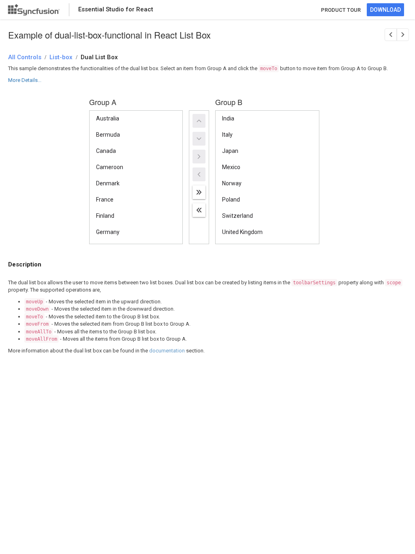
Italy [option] (227, 134)
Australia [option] (107, 118)
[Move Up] (199, 121)
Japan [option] (230, 151)
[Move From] (199, 174)
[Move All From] (199, 210)
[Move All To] (199, 192)
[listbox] (136, 177)
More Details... (24, 80)
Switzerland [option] (237, 216)
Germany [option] (108, 232)
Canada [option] (106, 151)
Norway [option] (232, 183)
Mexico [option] (231, 167)
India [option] (228, 118)
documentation (167, 351)
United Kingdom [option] (242, 232)
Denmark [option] (108, 183)
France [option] (104, 199)
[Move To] (199, 156)
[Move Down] (199, 139)
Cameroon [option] (109, 167)
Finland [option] (105, 216)
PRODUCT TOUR (341, 10)
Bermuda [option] (108, 134)
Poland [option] (231, 199)
